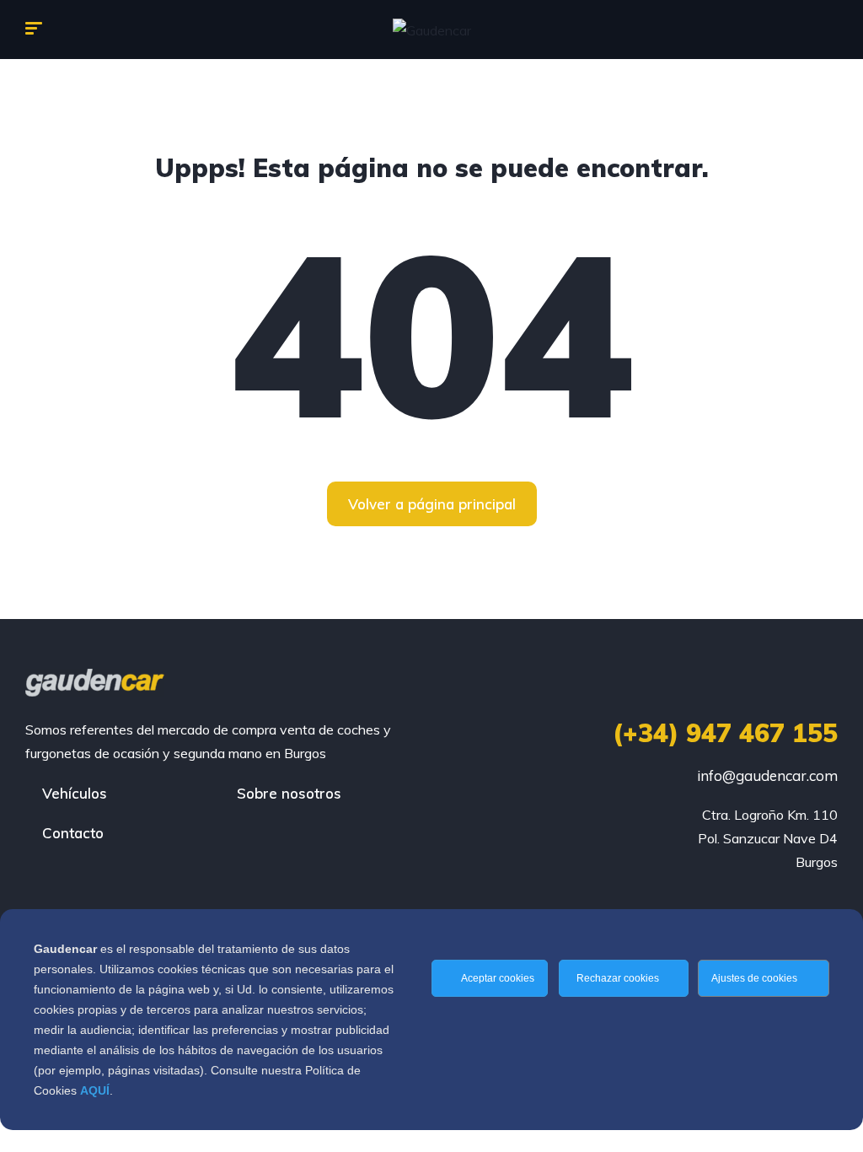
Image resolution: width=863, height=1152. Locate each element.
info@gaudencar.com (767, 775)
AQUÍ (95, 1090)
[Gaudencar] (432, 29)
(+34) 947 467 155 (725, 733)
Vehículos (74, 793)
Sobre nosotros (289, 793)
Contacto (73, 833)
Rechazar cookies (619, 978)
